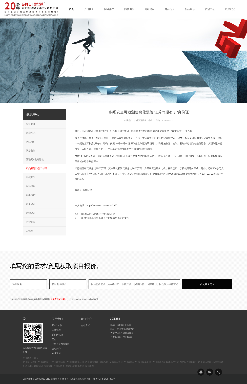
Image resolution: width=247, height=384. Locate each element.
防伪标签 (70, 366)
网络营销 (30, 150)
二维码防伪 (59, 366)
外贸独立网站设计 (188, 362)
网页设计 (30, 204)
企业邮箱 (30, 222)
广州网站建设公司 (75, 362)
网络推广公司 (172, 362)
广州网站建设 (29, 362)
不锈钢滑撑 (46, 366)
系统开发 (30, 177)
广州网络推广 (130, 362)
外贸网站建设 (116, 362)
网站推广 (30, 141)
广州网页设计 (91, 362)
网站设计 (30, 213)
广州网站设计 (44, 362)
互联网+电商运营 (35, 159)
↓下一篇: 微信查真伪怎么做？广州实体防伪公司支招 (102, 218)
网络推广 (30, 195)
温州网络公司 (144, 362)
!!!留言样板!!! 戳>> (59, 299)
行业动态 (30, 132)
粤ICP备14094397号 (105, 379)
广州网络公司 (159, 362)
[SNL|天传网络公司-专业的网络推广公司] (32, 9)
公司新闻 (30, 123)
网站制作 (89, 366)
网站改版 (104, 362)
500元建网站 (34, 366)
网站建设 (30, 186)
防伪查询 (79, 366)
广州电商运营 (58, 362)
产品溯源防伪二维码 (143, 120)
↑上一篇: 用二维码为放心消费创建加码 (95, 213)
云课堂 (29, 230)
